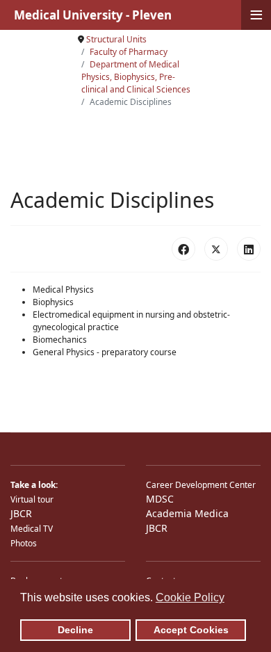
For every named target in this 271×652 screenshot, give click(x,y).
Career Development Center (201, 485)
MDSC (160, 498)
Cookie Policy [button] (190, 597)
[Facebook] (183, 249)
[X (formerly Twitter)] (216, 249)
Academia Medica (187, 513)
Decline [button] (75, 629)
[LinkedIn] (249, 249)
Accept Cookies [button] (191, 629)
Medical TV (31, 529)
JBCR (21, 513)
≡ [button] (256, 14)
